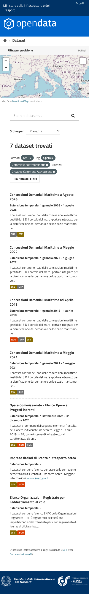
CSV (21, 234)
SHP (13, 234)
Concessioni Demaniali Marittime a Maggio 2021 (42, 355)
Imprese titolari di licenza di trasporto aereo (43, 457)
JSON (13, 339)
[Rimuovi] (31, 158)
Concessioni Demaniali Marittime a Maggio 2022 (42, 249)
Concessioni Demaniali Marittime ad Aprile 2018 (41, 302)
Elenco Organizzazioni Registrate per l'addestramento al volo (37, 500)
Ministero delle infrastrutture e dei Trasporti (26, 8)
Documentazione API (21, 554)
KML (29, 445)
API (65, 550)
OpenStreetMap (20, 101)
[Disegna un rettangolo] (83, 61)
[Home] (5, 40)
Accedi (80, 3)
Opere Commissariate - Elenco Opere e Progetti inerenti (38, 407)
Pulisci (82, 50)
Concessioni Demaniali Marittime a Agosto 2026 (42, 197)
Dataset (18, 40)
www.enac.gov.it (37, 478)
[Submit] (73, 116)
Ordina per (17, 131)
